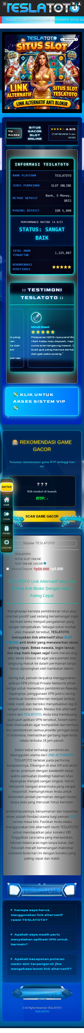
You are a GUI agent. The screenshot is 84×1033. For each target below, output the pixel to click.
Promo (6, 532)
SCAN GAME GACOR (42, 516)
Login (6, 518)
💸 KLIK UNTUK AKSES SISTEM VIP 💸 (39, 401)
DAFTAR (6, 486)
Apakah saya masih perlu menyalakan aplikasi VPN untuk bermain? (39, 939)
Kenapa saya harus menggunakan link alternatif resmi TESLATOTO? (37, 915)
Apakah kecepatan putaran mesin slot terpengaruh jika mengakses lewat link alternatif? (41, 964)
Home (6, 504)
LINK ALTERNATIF (61, 755)
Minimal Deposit (37, 569)
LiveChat (7, 547)
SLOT (74, 816)
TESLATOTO (32, 714)
